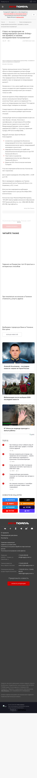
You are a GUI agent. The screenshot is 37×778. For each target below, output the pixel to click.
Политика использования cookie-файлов (13, 551)
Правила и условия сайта (8, 544)
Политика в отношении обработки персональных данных (16, 547)
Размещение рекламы (9, 535)
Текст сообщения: (18, 604)
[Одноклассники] (16, 528)
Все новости (12, 22)
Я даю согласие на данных (19, 646)
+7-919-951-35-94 (23, 569)
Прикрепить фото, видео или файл (18, 633)
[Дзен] (10, 528)
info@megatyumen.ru (24, 557)
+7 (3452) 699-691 (23, 555)
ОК (34, 14)
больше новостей (12, 334)
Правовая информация (8, 542)
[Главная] (18, 7)
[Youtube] (32, 528)
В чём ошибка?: (9, 721)
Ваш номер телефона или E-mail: (18, 596)
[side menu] (3, 6)
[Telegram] (21, 528)
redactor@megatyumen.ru (26, 565)
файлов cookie (20, 17)
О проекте (5, 533)
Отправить (18, 665)
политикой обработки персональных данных (15, 13)
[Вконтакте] (5, 528)
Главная (3, 22)
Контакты (4, 538)
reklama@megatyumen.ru (26, 573)
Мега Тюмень (31, 208)
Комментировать (11, 226)
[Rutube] (26, 528)
